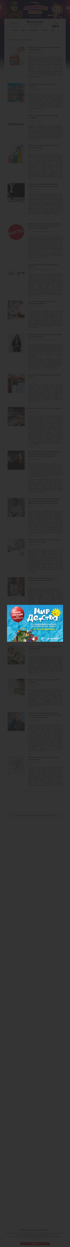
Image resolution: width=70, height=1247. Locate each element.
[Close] (61, 607)
